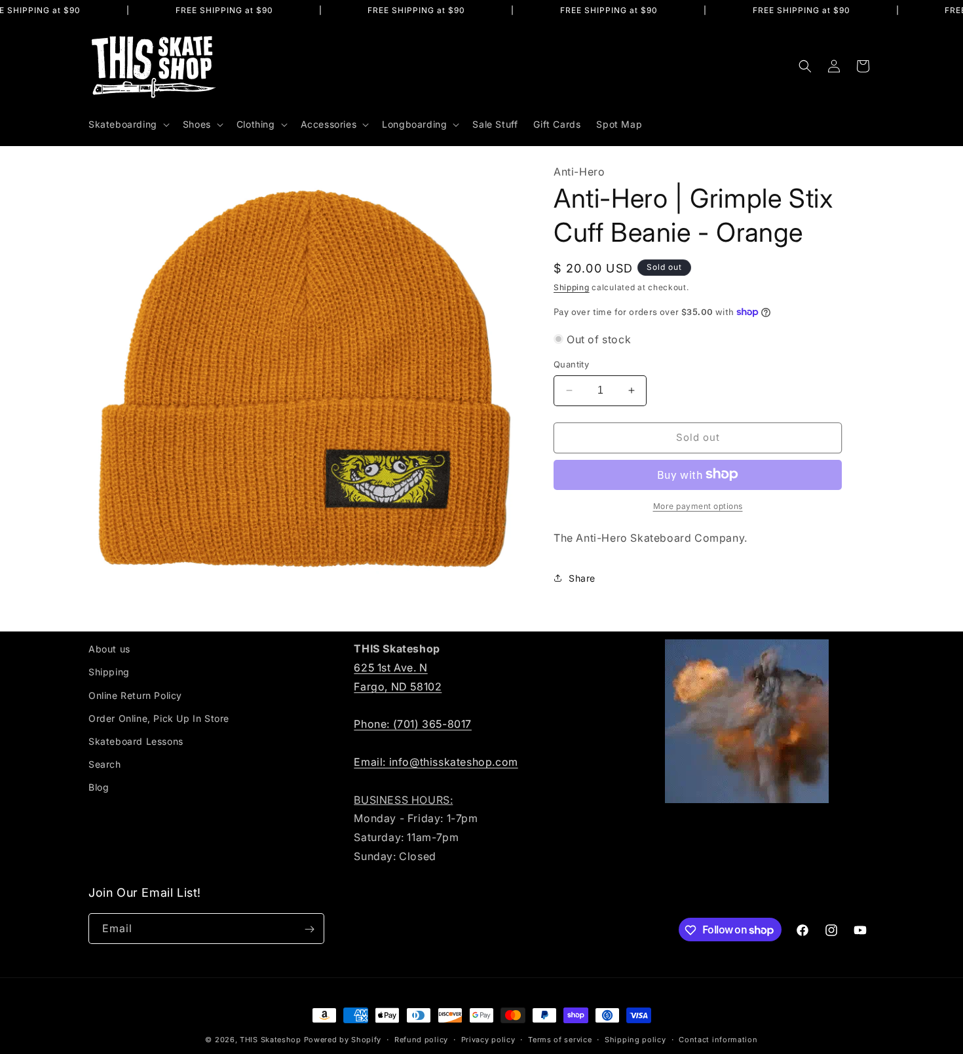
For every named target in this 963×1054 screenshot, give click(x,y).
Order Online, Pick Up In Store (158, 717)
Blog (98, 787)
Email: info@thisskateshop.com (436, 761)
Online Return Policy (135, 694)
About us (109, 648)
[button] (128, 124)
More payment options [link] (698, 505)
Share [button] (582, 578)
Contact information (718, 1039)
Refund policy (421, 1039)
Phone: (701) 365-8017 (413, 723)
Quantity (571, 364)
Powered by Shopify (343, 1039)
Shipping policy (635, 1039)
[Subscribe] (309, 929)
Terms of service (560, 1039)
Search (104, 764)
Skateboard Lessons (135, 740)
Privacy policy (488, 1039)
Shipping (572, 287)
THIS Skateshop (270, 1039)
